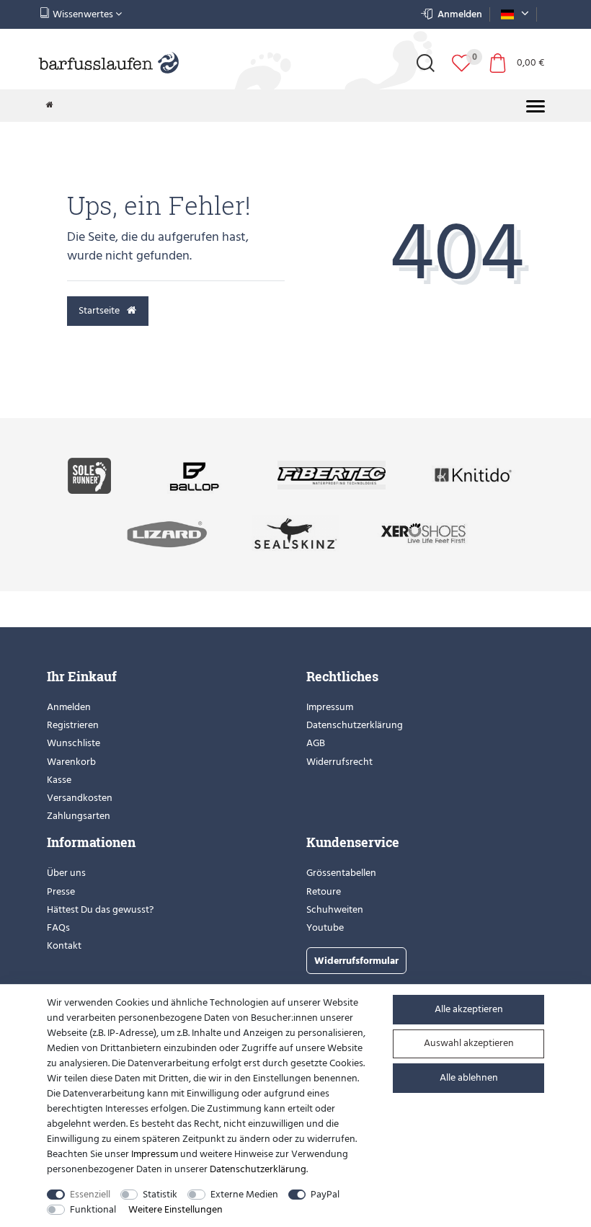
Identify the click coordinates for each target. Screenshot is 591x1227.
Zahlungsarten (78, 815)
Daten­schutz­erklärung (258, 1169)
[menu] (535, 106)
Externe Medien (244, 1194)
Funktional (93, 1209)
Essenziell (90, 1194)
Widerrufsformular (356, 960)
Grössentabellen (341, 872)
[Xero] (423, 532)
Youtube (325, 927)
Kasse (59, 779)
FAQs (58, 927)
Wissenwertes (82, 14)
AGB (315, 743)
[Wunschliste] (461, 63)
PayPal (325, 1194)
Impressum (329, 707)
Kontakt (64, 945)
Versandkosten (79, 797)
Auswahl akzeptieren (469, 1043)
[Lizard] (168, 532)
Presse (61, 891)
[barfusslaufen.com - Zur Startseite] (108, 64)
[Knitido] (474, 474)
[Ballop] (194, 474)
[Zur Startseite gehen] (49, 105)
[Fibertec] (331, 474)
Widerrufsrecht (339, 761)
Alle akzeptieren (469, 1009)
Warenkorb (71, 761)
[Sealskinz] (295, 532)
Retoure (323, 891)
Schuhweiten (334, 909)
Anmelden (69, 707)
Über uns (66, 872)
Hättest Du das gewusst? (100, 909)
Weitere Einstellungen (175, 1209)
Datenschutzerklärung (354, 725)
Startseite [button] (100, 310)
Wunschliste (73, 743)
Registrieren (73, 725)
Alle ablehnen (469, 1077)
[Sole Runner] (89, 474)
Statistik (160, 1194)
